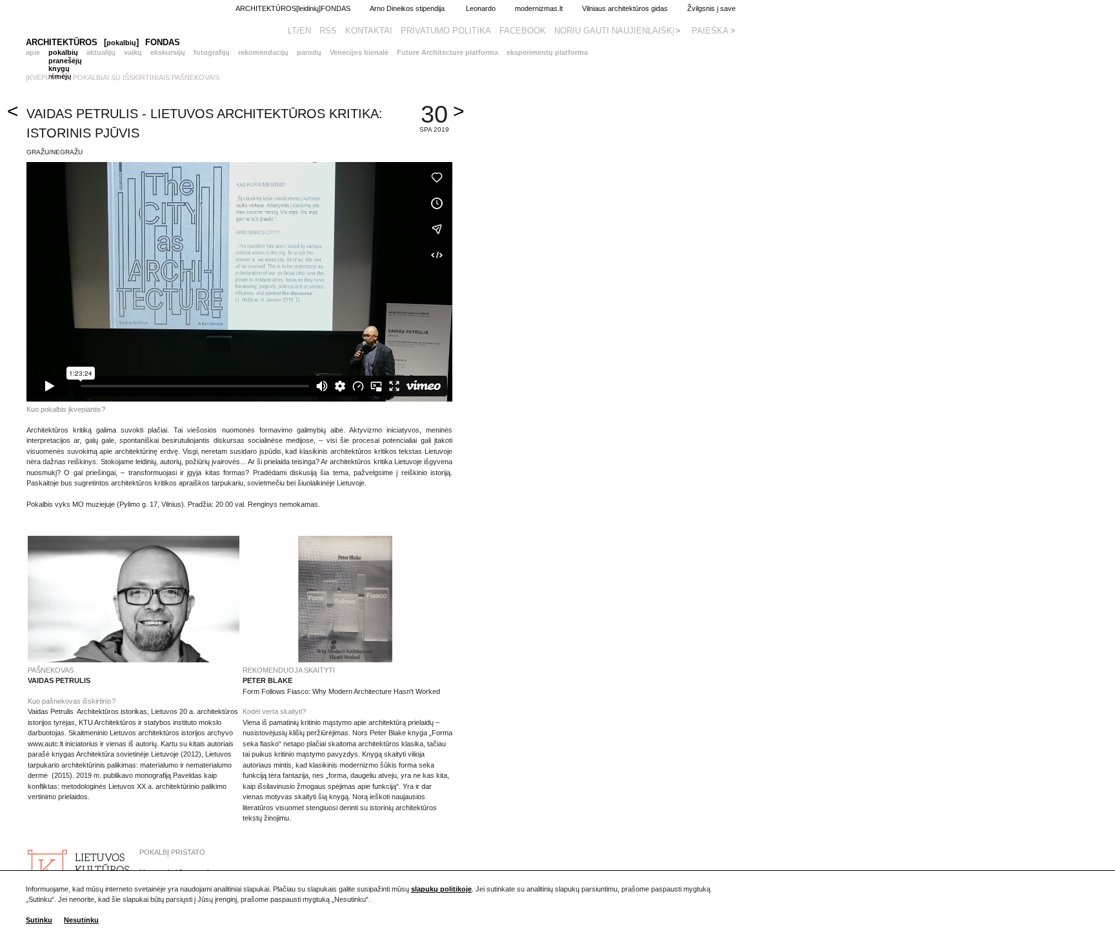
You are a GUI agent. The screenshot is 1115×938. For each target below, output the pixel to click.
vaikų (133, 52)
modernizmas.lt (539, 8)
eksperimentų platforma (547, 52)
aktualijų (101, 52)
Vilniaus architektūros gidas (625, 8)
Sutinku (39, 920)
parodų (309, 52)
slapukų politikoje (441, 889)
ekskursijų (167, 52)
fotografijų (212, 52)
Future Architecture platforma (447, 52)
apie (33, 52)
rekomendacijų (263, 52)
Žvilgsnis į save (702, 8)
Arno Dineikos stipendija (398, 8)
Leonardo (481, 8)
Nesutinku (81, 920)
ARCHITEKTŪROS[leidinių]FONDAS (293, 8)
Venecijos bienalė (359, 52)
